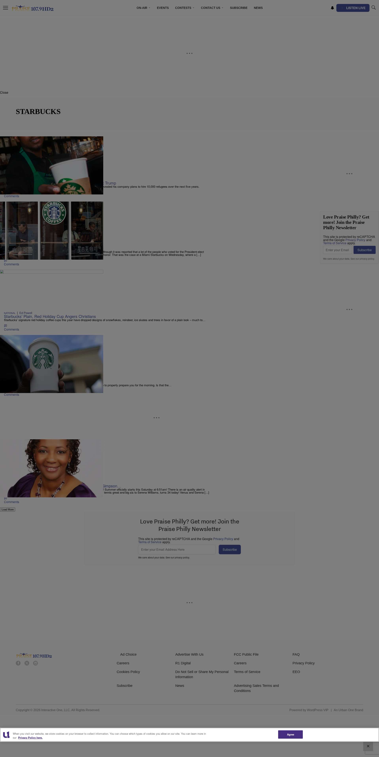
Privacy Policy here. (30, 737)
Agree (290, 734)
